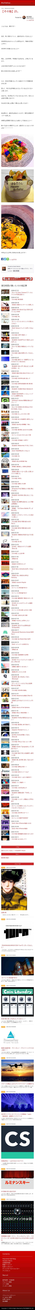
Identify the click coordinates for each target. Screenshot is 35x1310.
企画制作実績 (6, 1263)
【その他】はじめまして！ (19, 839)
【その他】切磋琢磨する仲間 (19, 655)
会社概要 (5, 1301)
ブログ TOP (17, 864)
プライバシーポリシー (9, 1295)
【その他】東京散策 (17, 299)
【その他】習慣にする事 (18, 483)
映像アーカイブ (7, 1264)
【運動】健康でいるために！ (19, 666)
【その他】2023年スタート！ (20, 813)
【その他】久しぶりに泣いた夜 (20, 414)
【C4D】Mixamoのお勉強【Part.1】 (22, 695)
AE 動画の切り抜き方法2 (8, 1191)
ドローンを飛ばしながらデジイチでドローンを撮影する (17, 1084)
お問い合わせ (6, 1299)
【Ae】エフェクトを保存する (20, 644)
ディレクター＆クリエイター (11, 1268)
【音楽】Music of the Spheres (20, 707)
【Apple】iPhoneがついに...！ (20, 730)
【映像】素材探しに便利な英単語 (21, 466)
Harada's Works (7, 1261)
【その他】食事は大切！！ (19, 766)
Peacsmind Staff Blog (9, 1259)
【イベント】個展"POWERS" (19, 818)
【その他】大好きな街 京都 (19, 615)
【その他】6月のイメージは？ (20, 772)
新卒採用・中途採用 (8, 1280)
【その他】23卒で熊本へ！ (19, 335)
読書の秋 (3, 912)
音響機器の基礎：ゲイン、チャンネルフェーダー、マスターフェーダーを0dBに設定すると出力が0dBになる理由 (17, 1238)
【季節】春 (14, 649)
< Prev (17, 847)
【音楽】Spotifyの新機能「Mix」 (21, 424)
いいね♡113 (30, 20)
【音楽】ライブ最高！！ (18, 782)
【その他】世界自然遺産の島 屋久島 (22, 383)
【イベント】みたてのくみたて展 (21, 435)
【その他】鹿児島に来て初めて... (21, 724)
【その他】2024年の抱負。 (19, 690)
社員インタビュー (8, 1266)
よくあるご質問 (7, 1297)
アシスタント (6, 1270)
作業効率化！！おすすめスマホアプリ (12, 1161)
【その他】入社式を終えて (19, 788)
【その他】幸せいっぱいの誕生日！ (21, 777)
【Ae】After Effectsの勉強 (19, 828)
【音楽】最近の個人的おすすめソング (22, 373)
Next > (17, 854)
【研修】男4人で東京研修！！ (20, 712)
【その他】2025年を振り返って (20, 378)
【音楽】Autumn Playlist (18, 582)
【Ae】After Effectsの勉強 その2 (21, 823)
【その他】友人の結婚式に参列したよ (22, 419)
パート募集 (6, 1284)
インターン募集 (7, 1286)
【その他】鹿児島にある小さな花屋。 (22, 429)
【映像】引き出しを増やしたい (20, 620)
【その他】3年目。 (17, 478)
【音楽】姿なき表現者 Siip (19, 461)
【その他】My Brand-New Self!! (20, 639)
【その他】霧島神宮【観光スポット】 (22, 598)
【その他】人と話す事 (17, 553)
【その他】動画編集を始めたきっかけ (22, 834)
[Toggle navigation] (32, 3)
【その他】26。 (16, 316)
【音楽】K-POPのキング (18, 564)
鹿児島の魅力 (5, 858)
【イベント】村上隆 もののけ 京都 (21, 610)
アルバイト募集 (7, 1282)
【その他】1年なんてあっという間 (21, 741)
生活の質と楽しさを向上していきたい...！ (13, 1019)
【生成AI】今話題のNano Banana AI (22, 389)
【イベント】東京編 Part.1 (19, 593)
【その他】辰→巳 (16, 541)
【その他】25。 (16, 456)
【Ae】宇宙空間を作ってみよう (20, 451)
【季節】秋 (14, 558)
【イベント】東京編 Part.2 (19, 587)
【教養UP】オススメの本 (18, 672)
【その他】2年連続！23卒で (19, 440)
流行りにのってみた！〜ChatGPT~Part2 (13, 850)
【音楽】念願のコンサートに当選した (22, 304)
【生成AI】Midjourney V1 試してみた (22, 445)
